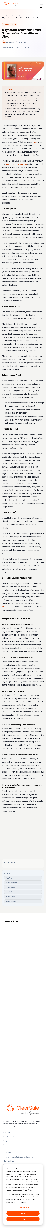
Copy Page (9, 878)
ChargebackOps (8, 1161)
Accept (23, 1213)
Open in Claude (10, 892)
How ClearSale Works (10, 1137)
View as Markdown (11, 882)
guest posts (15, 15)
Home (4, 15)
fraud (35, 142)
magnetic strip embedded (16, 164)
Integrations (7, 1141)
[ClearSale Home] (11, 4)
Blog (8, 15)
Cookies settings (23, 1207)
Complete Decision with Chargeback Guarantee (18, 1157)
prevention (6, 607)
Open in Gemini (10, 896)
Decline (23, 1219)
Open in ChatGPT (11, 887)
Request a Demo (22, 847)
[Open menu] (41, 7)
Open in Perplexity (11, 901)
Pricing (5, 1145)
